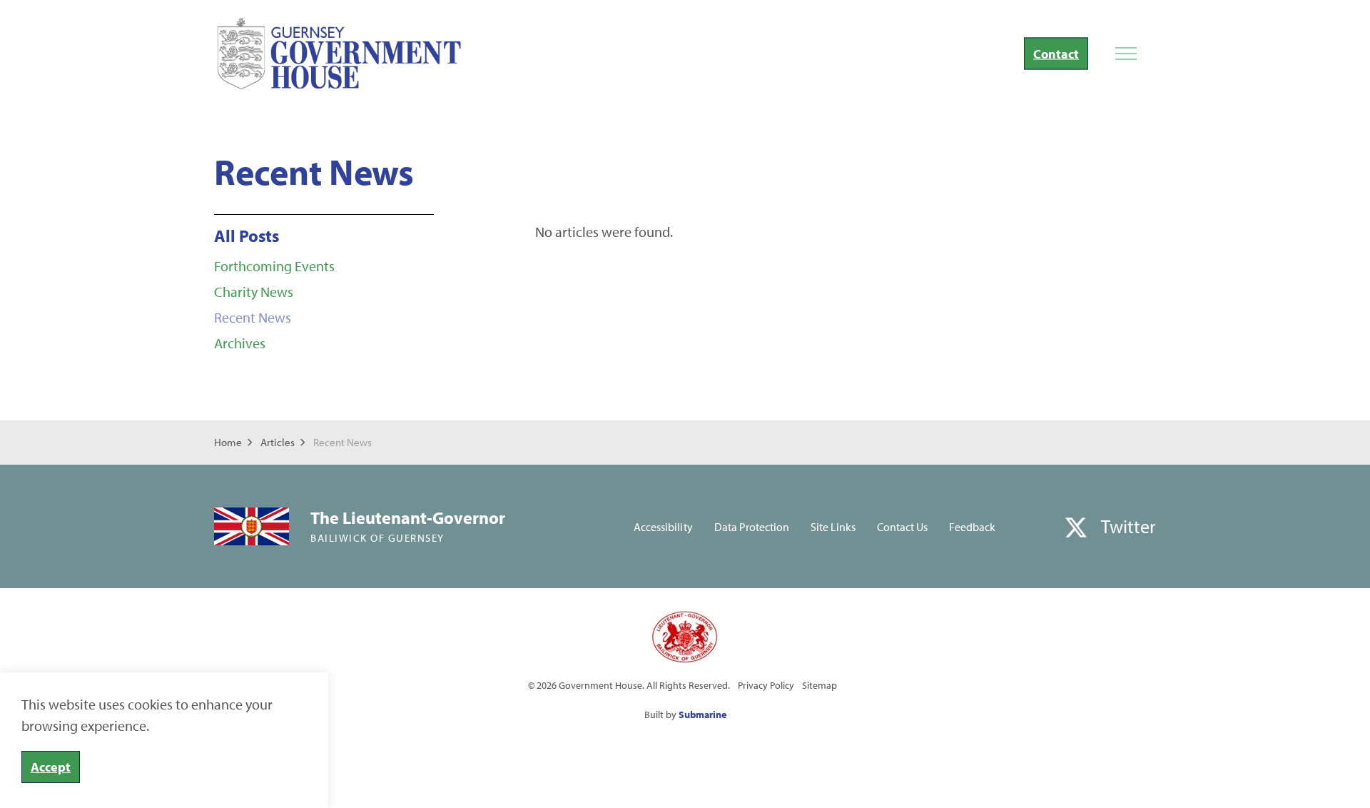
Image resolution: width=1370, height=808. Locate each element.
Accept (51, 767)
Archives (239, 343)
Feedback (972, 527)
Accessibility (663, 527)
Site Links (833, 527)
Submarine (702, 714)
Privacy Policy (766, 685)
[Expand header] (1125, 53)
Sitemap (819, 685)
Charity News (253, 292)
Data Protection (751, 527)
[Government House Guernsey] (339, 53)
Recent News (252, 317)
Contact (1056, 54)
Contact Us (902, 527)
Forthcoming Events (274, 266)
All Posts (246, 235)
